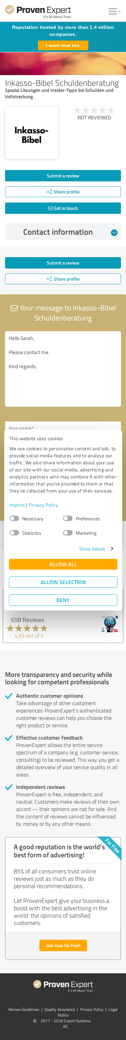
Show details (92, 548)
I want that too (63, 45)
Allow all (63, 564)
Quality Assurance (59, 1009)
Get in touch (65, 208)
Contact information (58, 231)
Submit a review (63, 175)
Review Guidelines (23, 1009)
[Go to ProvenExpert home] (38, 12)
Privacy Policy (43, 505)
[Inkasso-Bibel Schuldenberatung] (31, 133)
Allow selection (63, 582)
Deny (63, 600)
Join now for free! (63, 945)
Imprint (17, 505)
